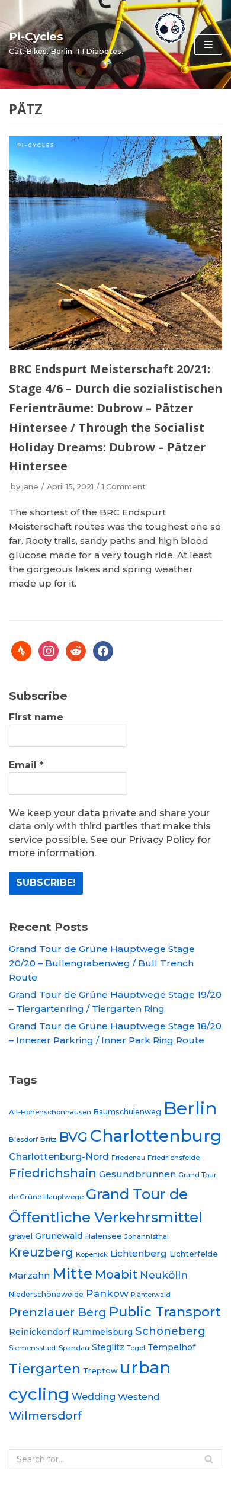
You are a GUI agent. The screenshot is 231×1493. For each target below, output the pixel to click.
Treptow (100, 1370)
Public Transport (165, 1311)
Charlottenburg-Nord (59, 1156)
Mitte (72, 1273)
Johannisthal (146, 1236)
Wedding (94, 1396)
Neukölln (164, 1274)
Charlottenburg (156, 1136)
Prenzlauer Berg (58, 1312)
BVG (73, 1137)
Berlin (190, 1108)
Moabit (116, 1274)
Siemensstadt (32, 1348)
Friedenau (128, 1158)
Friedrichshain (53, 1173)
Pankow (107, 1293)
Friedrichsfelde (173, 1158)
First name (36, 717)
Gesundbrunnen (137, 1174)
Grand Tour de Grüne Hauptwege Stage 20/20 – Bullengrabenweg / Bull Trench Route (102, 963)
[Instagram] (48, 650)
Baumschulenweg (127, 1111)
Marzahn (29, 1275)
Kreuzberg (41, 1252)
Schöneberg (170, 1331)
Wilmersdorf (45, 1415)
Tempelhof (171, 1347)
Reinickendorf (39, 1332)
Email (26, 765)
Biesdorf (23, 1139)
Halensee (103, 1236)
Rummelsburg (102, 1332)
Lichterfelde (193, 1253)
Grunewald (58, 1236)
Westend (139, 1396)
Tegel (136, 1348)
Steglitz (108, 1347)
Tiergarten (45, 1368)
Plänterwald (151, 1295)
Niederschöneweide (46, 1294)
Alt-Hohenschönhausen (50, 1112)
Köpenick (92, 1254)
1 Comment (124, 486)
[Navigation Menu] (208, 44)
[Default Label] (21, 650)
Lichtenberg (138, 1253)
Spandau (74, 1348)
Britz (48, 1139)
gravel (21, 1236)
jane (30, 486)
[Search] (208, 1459)
